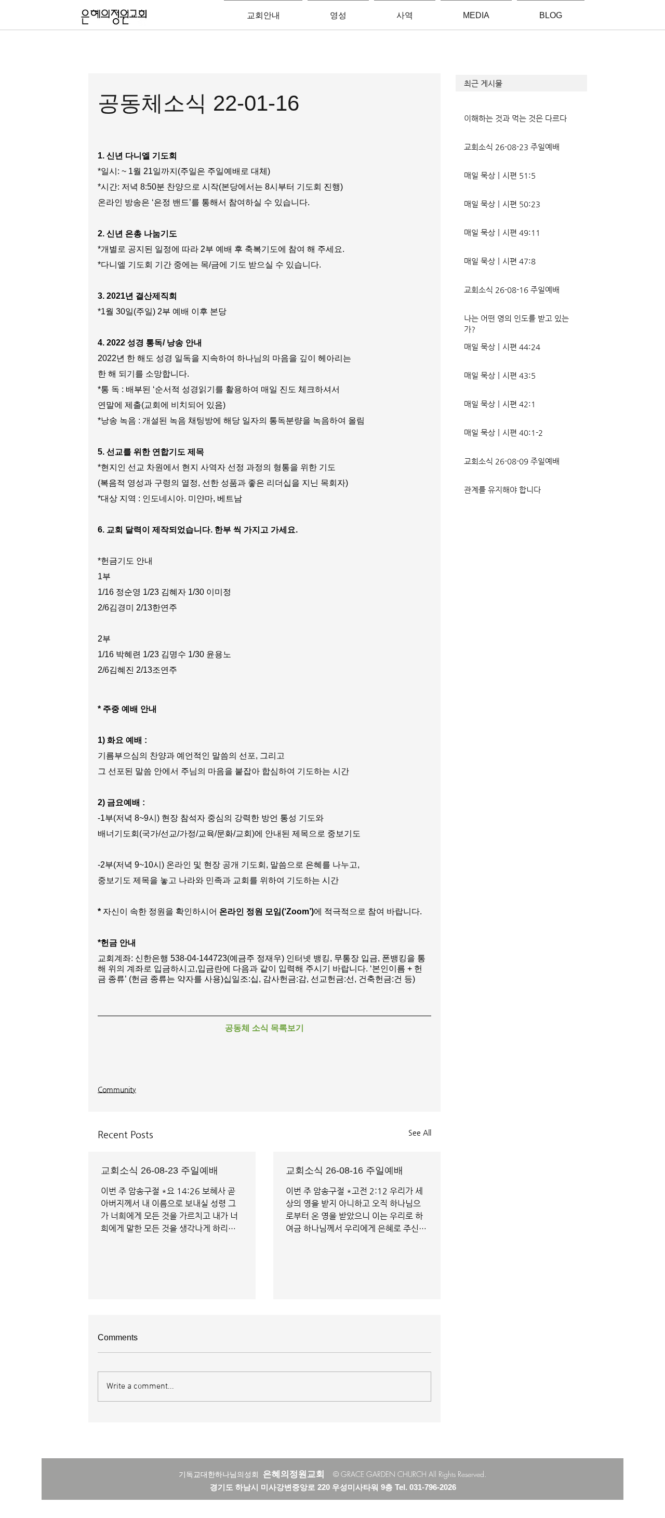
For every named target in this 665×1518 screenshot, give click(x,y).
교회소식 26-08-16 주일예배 (344, 1170)
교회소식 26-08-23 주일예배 (159, 1170)
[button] (521, 83)
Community (117, 1089)
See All (419, 1132)
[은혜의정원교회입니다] (114, 17)
